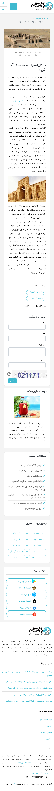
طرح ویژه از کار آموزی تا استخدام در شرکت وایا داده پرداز (26, 488)
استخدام (16, 533)
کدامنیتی (42, 359)
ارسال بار (49, 738)
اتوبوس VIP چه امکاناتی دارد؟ (31, 465)
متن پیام (42, 344)
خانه (46, 18)
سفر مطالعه (36, 18)
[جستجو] (3, 3)
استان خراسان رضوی (36, 298)
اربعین (16, 557)
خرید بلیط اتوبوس (46, 719)
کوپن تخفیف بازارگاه (35, 476)
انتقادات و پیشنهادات (23, 763)
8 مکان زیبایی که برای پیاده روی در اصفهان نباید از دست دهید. (26, 496)
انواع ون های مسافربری (33, 508)
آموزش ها (37, 545)
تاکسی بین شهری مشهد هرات (31, 471)
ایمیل (44, 333)
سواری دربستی (37, 533)
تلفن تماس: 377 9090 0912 (42, 773)
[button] (3, 9)
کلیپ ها (16, 539)
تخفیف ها (16, 545)
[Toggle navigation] (13, 6)
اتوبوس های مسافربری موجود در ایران (28, 503)
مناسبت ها (38, 551)
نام (44, 321)
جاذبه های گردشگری (36, 292)
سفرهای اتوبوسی (37, 539)
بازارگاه (14, 784)
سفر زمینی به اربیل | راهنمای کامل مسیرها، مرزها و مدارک (32, 694)
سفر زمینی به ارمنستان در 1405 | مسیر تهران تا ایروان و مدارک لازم (29, 701)
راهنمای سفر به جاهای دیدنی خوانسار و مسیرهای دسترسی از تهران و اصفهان (27, 674)
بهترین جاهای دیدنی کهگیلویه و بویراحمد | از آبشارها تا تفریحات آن (29, 681)
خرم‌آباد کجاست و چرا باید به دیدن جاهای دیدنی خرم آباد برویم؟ (30, 688)
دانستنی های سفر (37, 557)
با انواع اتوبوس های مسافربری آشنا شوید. (27, 481)
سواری (49, 726)
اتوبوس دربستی (46, 732)
